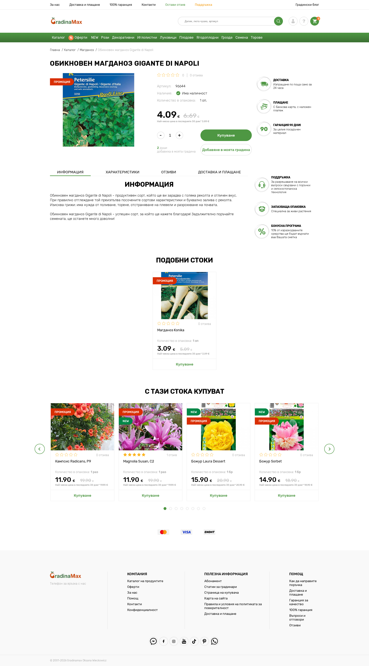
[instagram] (173, 641)
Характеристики (122, 172)
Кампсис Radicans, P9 (73, 461)
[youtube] (184, 641)
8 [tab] (204, 508)
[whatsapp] (214, 641)
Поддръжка (203, 5)
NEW (94, 37)
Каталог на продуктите (145, 581)
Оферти (81, 37)
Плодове (186, 37)
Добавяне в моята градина (226, 150)
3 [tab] (176, 508)
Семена (241, 37)
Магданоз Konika (170, 330)
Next (329, 449)
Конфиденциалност (142, 610)
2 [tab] (170, 508)
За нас (55, 5)
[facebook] (163, 641)
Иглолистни (147, 37)
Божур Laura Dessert (208, 461)
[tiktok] (194, 641)
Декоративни (123, 37)
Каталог (58, 37)
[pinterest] (204, 641)
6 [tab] (192, 508)
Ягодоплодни (207, 37)
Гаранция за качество (298, 602)
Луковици (168, 37)
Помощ (132, 598)
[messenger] (153, 641)
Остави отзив (175, 5)
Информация (70, 172)
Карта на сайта (216, 598)
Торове (257, 37)
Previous (40, 449)
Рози (105, 37)
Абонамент (213, 581)
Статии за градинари (220, 587)
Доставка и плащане (84, 5)
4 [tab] (181, 508)
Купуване (226, 135)
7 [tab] (198, 508)
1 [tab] (165, 508)
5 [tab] (187, 508)
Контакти (149, 5)
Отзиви (168, 172)
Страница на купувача (221, 592)
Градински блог (307, 5)
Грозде (227, 37)
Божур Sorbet (270, 461)
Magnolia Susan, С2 (138, 461)
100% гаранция (121, 5)
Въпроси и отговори (297, 617)
